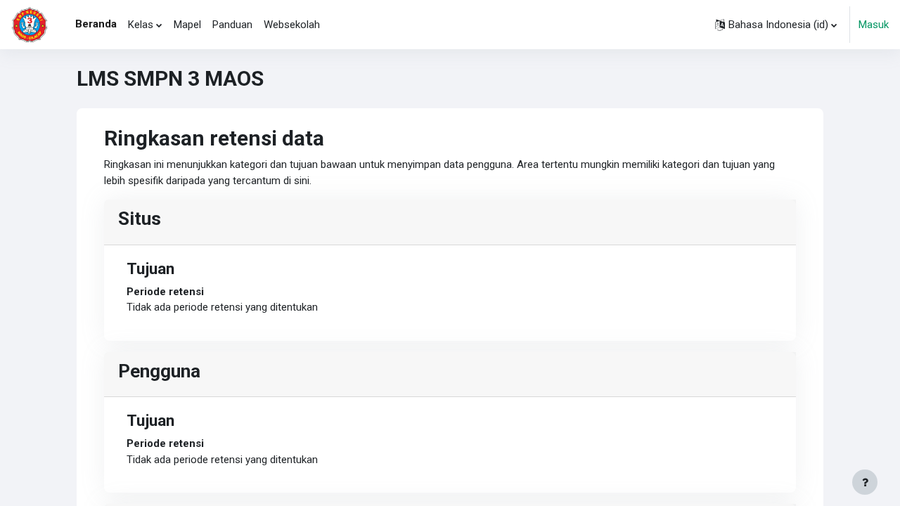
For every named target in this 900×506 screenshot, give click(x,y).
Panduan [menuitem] (232, 24)
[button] (776, 24)
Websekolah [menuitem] (292, 24)
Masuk (874, 24)
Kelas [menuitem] (140, 24)
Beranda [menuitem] (96, 24)
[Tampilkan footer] (865, 482)
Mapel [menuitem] (187, 24)
